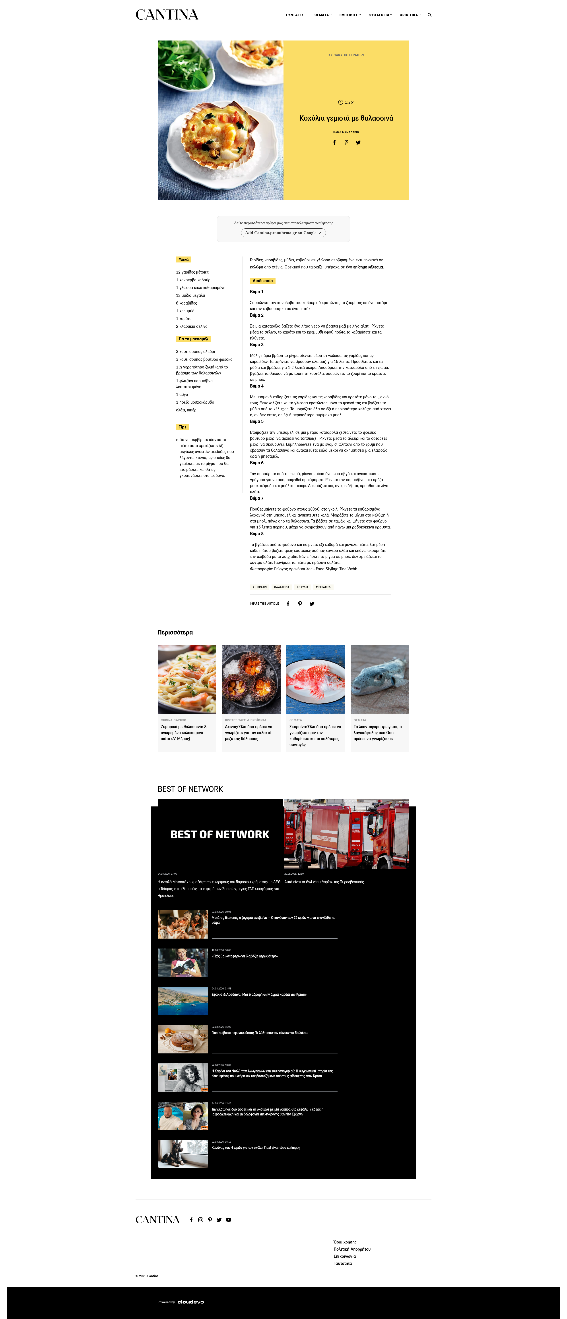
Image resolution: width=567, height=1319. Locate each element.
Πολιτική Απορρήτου (352, 1249)
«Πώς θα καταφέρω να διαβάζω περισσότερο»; (245, 956)
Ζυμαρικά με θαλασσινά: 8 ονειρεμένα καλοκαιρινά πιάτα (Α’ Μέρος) (183, 732)
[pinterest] (346, 142)
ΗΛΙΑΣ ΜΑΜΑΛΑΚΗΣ (346, 132)
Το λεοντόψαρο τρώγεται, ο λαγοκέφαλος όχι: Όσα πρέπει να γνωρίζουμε (378, 732)
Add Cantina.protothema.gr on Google (280, 232)
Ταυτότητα (343, 1263)
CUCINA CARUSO (173, 720)
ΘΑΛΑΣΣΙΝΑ (281, 587)
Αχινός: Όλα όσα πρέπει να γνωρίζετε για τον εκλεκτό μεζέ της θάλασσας (248, 732)
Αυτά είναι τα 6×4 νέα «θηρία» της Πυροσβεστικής (324, 881)
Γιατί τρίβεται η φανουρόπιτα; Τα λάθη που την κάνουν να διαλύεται (260, 1033)
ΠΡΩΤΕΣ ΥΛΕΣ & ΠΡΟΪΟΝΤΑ (245, 720)
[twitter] (358, 142)
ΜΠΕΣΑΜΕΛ (323, 587)
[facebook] (334, 142)
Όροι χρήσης (345, 1242)
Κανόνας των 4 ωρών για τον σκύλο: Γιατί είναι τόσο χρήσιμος (256, 1147)
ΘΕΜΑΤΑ (295, 720)
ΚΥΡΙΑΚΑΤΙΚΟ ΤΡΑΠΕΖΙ (346, 55)
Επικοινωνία (345, 1256)
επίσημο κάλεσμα (368, 267)
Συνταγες (295, 15)
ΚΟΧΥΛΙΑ (303, 587)
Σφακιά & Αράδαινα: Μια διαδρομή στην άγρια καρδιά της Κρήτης (259, 994)
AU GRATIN (260, 587)
